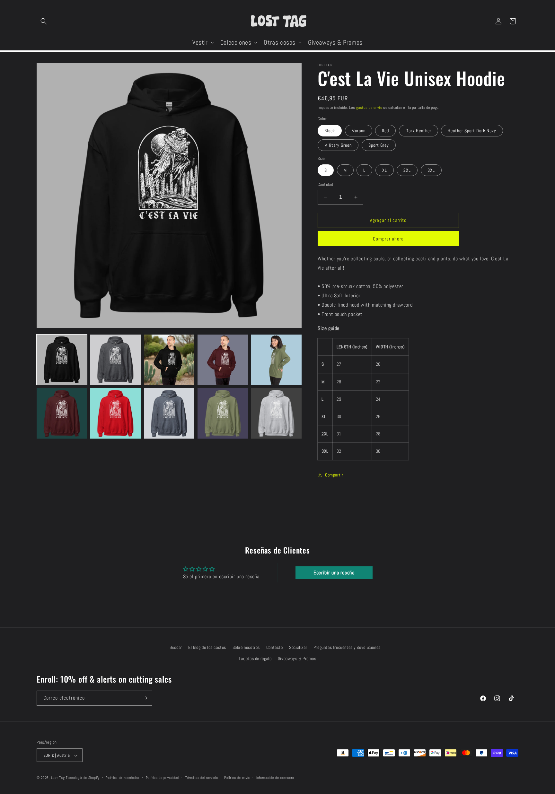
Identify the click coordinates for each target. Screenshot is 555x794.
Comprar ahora (388, 239)
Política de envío (237, 777)
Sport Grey (378, 145)
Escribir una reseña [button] (333, 572)
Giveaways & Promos (297, 658)
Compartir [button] (334, 475)
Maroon (359, 131)
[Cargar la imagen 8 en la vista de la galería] (169, 413)
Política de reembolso (122, 777)
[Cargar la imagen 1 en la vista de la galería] (62, 360)
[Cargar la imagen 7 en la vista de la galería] (115, 413)
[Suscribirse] (145, 697)
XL (384, 170)
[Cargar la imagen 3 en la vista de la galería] (169, 360)
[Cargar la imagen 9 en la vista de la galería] (223, 413)
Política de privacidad (162, 777)
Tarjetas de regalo (255, 658)
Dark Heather (418, 131)
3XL (431, 170)
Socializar (298, 647)
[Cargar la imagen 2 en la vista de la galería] (115, 360)
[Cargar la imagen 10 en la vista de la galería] (276, 413)
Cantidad (325, 184)
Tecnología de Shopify (83, 778)
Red (385, 131)
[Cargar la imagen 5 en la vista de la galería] (276, 360)
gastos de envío (369, 107)
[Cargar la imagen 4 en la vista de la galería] (223, 360)
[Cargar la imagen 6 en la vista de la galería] (62, 413)
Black (329, 131)
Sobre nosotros (246, 647)
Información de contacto (275, 777)
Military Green (338, 145)
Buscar (176, 647)
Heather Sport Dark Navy (472, 131)
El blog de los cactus (207, 647)
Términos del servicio (201, 777)
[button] (44, 21)
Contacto (274, 647)
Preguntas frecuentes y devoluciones (347, 647)
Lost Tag (58, 778)
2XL (407, 170)
